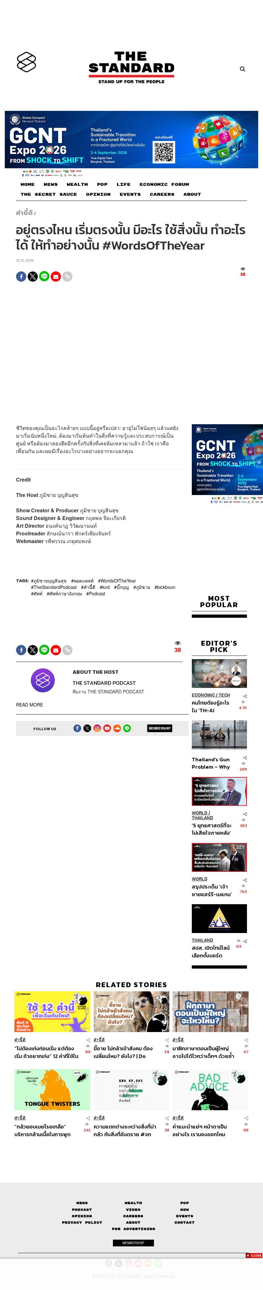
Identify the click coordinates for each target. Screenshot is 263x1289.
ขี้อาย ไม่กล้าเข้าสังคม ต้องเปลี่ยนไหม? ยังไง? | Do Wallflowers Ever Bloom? (124, 1052)
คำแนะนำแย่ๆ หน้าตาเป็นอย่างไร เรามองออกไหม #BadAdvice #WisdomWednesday (200, 1130)
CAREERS (162, 194)
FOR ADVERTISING (133, 1229)
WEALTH (77, 184)
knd (106, 587)
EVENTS (130, 194)
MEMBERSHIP (160, 728)
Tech (224, 695)
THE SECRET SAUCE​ (49, 194)
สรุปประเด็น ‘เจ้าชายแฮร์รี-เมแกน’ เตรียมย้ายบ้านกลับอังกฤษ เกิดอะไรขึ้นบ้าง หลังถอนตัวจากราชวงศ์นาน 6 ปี (212, 890)
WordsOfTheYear (118, 580)
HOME (28, 184)
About (133, 1222)
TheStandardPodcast (55, 587)
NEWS (51, 184)
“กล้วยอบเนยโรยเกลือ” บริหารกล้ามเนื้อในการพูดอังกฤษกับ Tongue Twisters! (47, 1130)
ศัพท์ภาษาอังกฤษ (65, 593)
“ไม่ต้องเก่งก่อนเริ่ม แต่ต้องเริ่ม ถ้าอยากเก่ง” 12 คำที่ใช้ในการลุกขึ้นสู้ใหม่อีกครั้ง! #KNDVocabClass (46, 1052)
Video (133, 1209)
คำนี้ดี (24, 213)
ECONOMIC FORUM (164, 184)
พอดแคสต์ (84, 580)
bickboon (166, 587)
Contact (184, 1222)
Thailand (202, 817)
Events (184, 1216)
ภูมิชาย (143, 587)
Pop (184, 1203)
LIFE (123, 184)
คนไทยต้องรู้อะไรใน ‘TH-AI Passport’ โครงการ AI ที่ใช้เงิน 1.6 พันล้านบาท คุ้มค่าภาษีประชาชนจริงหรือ (211, 706)
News (82, 1203)
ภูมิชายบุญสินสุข (50, 580)
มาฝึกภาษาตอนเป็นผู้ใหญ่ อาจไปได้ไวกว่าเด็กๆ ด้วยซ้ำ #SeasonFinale (203, 1052)
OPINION (98, 194)
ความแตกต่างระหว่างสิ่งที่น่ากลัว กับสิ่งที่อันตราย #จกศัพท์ (125, 1130)
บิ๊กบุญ (123, 587)
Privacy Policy (82, 1222)
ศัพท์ (38, 593)
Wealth (133, 1203)
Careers (133, 1216)
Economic (203, 695)
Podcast (97, 593)
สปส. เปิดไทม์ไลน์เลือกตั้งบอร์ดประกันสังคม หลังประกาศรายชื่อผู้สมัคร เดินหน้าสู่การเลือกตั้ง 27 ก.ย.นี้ (211, 951)
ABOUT (192, 194)
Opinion (82, 1216)
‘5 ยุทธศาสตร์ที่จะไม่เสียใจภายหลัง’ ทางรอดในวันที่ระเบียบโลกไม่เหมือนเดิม (212, 829)
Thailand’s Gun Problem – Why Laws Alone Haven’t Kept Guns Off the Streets (211, 763)
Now (184, 1209)
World (200, 813)
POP (102, 184)
